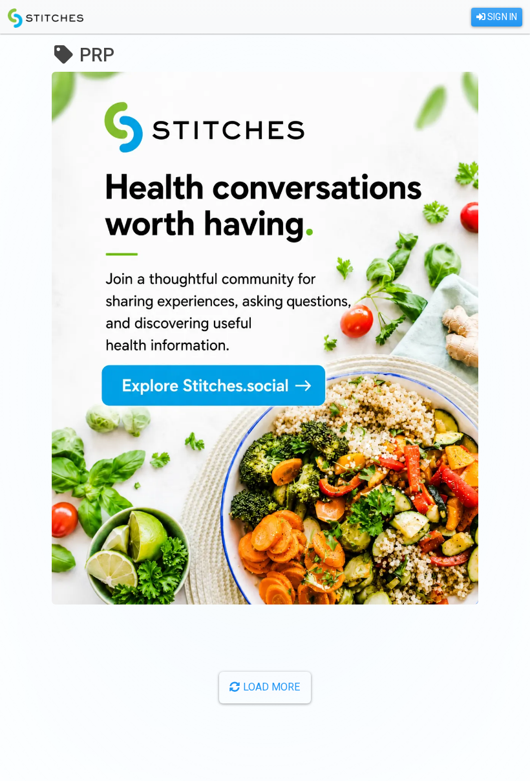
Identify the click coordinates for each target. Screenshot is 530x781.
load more (270, 687)
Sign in (501, 17)
